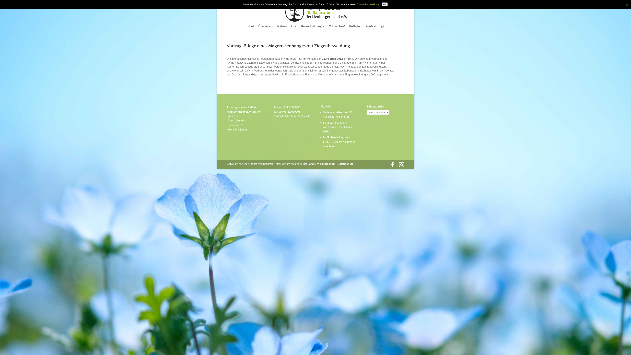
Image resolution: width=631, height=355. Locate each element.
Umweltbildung (311, 26)
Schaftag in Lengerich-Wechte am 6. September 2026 (337, 127)
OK (384, 4)
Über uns (264, 26)
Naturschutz (285, 26)
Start (251, 26)
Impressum (328, 164)
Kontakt (370, 26)
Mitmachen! (337, 26)
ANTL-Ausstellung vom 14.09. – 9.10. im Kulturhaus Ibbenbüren (339, 142)
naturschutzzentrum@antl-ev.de (292, 116)
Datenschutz (345, 164)
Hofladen (355, 26)
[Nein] (627, 4)
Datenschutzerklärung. (368, 4)
